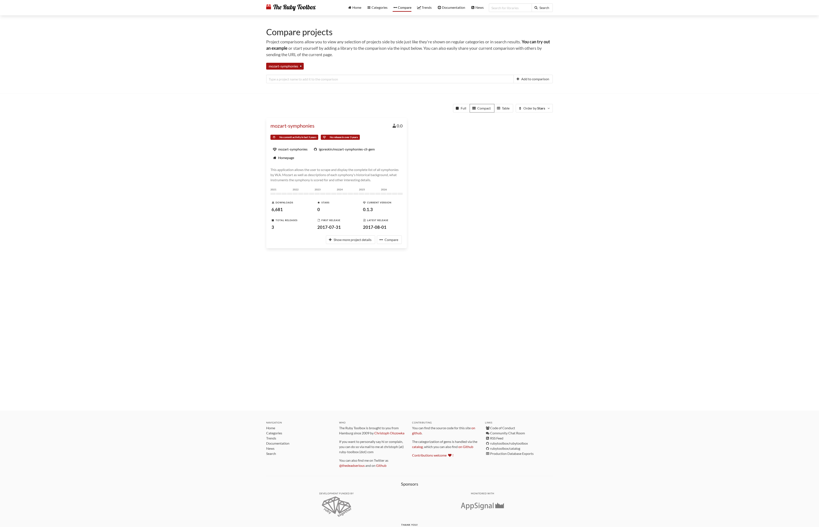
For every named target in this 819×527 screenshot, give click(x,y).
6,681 (277, 209)
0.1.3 (368, 209)
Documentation (277, 443)
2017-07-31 (329, 227)
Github (381, 465)
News (270, 448)
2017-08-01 (374, 227)
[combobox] (390, 79)
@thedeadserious (352, 465)
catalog (417, 447)
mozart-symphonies (292, 126)
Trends (271, 438)
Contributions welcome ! (432, 455)
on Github (465, 447)
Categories (274, 433)
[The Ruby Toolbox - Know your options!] (291, 7)
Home (270, 428)
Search (271, 453)
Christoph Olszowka (389, 433)
